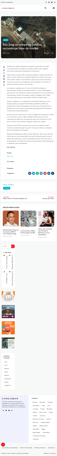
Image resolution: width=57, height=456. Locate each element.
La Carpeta (35, 409)
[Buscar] (13, 246)
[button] (45, 8)
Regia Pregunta (36, 432)
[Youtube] (52, 2)
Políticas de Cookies (40, 447)
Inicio (6, 362)
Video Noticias (46, 432)
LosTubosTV (7, 385)
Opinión (7, 382)
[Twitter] (49, 2)
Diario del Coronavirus (38, 419)
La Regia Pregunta (45, 422)
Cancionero (42, 415)
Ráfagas (43, 429)
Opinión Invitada (43, 425)
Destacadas (42, 402)
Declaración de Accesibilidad (10, 447)
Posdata (42, 409)
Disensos (49, 419)
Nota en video (43, 412)
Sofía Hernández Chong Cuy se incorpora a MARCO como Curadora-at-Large (11, 231)
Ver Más (6, 188)
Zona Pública (36, 429)
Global (5, 40)
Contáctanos (51, 447)
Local (6, 365)
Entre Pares (35, 422)
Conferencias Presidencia (39, 435)
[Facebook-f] (46, 2)
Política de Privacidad (26, 447)
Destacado (50, 402)
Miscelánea (49, 409)
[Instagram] (54, 2)
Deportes (7, 375)
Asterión (35, 415)
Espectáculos (8, 378)
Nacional (7, 368)
